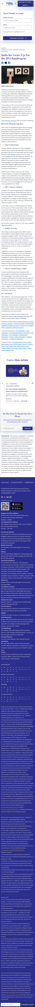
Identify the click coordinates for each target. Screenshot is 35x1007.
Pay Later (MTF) (14, 541)
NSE (5, 643)
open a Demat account (21, 316)
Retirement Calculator (27, 565)
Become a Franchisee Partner (21, 608)
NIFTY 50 (3, 554)
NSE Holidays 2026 (6, 630)
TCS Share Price (11, 346)
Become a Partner (6, 608)
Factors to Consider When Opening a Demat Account (17, 327)
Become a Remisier (21, 611)
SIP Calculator (20, 331)
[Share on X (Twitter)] (6, 63)
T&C (23, 32)
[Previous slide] (2, 383)
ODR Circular (16, 656)
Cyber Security (5, 659)
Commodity (11, 624)
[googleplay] (16, 508)
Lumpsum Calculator (16, 339)
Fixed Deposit (5, 541)
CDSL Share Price (19, 344)
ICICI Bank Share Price (19, 342)
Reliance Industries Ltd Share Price (11, 597)
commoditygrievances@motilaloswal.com (13, 850)
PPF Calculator (12, 573)
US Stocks (21, 536)
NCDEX (12, 643)
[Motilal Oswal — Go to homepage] (8, 4)
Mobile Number (8, 17)
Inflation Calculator (25, 576)
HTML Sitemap (15, 659)
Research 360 (5, 582)
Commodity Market (15, 547)
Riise (28, 582)
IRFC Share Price (20, 348)
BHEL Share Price (23, 346)
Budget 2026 (4, 619)
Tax (2, 639)
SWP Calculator (22, 569)
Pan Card (7, 639)
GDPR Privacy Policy (17, 654)
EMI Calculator (12, 569)
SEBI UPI (25, 5)
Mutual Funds (15, 534)
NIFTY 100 (29, 556)
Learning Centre (17, 602)
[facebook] (2, 498)
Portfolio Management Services (21, 539)
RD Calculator (23, 563)
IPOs (9, 622)
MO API (24, 582)
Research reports (6, 602)
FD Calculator (14, 335)
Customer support (25, 615)
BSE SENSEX (10, 554)
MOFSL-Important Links (22, 643)
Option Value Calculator (17, 337)
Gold (2, 624)
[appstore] (16, 504)
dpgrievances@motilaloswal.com (10, 809)
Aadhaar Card (15, 639)
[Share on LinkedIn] (2, 63)
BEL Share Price (26, 597)
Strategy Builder (5, 584)
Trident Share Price (7, 348)
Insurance (12, 543)
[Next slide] (32, 383)
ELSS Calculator (22, 573)
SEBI (12, 154)
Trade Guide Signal (15, 582)
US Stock (23, 622)
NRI (5, 624)
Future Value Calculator (15, 571)
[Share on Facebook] (9, 63)
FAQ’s (10, 615)
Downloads (27, 654)
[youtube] (8, 498)
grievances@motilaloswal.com (9, 807)
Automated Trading (13, 626)
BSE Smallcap (26, 554)
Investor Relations (6, 646)
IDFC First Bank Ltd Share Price (10, 593)
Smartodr (4, 656)
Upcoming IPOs (6, 225)
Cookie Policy (24, 646)
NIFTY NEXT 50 (10, 556)
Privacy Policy (25, 656)
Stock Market (13, 619)
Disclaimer (16, 646)
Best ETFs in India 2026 (16, 635)
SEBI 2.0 (10, 656)
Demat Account (23, 619)
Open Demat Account (24, 2)
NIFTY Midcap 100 (21, 556)
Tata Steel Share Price (21, 589)
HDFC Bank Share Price (7, 589)
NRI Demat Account (26, 534)
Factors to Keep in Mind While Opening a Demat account (17, 325)
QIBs (22, 178)
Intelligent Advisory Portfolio (9, 536)
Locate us (16, 615)
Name (5, 25)
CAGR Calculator (20, 567)
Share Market (5, 547)
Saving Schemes (25, 639)
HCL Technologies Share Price (10, 595)
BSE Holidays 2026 (17, 630)
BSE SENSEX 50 (10, 558)
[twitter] (5, 498)
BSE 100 (3, 558)
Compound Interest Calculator (19, 333)
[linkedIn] (10, 498)
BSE (31, 100)
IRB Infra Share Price (25, 593)
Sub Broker (30, 622)
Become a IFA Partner (7, 611)
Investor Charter (6, 654)
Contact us (4, 615)
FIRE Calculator (28, 578)
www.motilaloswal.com (12, 995)
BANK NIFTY (17, 554)
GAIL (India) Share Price (23, 591)
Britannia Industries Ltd (26, 595)
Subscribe (28, 428)
